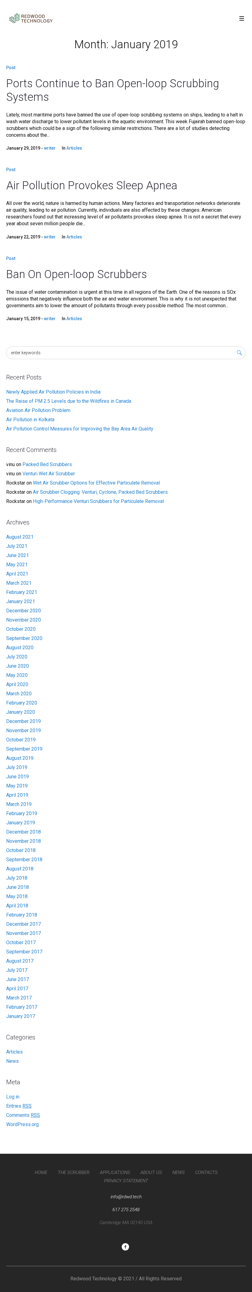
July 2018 (16, 878)
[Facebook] (125, 1247)
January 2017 (20, 1016)
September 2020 (24, 638)
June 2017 (17, 979)
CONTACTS (206, 1172)
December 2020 (23, 611)
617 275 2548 (126, 1209)
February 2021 (21, 592)
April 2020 (17, 684)
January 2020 (20, 712)
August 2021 (19, 537)
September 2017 (24, 952)
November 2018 (23, 841)
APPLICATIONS (115, 1172)
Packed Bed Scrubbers (47, 464)
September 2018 (24, 859)
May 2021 (17, 564)
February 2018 (21, 915)
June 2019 (17, 777)
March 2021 (19, 583)
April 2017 (17, 989)
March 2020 (19, 694)
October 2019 (21, 740)
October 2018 (21, 850)
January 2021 (20, 601)
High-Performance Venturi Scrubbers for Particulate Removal (98, 501)
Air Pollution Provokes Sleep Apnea (91, 185)
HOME (41, 1172)
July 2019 (16, 767)
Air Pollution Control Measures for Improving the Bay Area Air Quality (79, 429)
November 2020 (23, 620)
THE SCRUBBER (73, 1172)
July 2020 (16, 657)
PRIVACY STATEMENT (126, 1181)
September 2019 (24, 749)
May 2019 (17, 786)
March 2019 (19, 804)
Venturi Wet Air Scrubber (48, 474)
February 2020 (21, 703)
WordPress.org (22, 1124)
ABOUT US (151, 1172)
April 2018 (17, 906)
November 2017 (23, 933)
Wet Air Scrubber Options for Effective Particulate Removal (96, 483)
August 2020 (19, 647)
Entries (19, 1106)
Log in (12, 1097)
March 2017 (19, 998)
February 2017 (21, 1007)
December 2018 (23, 832)
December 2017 (23, 924)
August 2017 (19, 961)
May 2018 (17, 896)
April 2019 (17, 795)
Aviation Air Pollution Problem (38, 410)
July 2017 (16, 970)
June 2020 (17, 666)
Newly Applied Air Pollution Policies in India (53, 392)
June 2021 (17, 555)
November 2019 (23, 730)
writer (50, 148)
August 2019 (19, 758)
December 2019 (23, 721)
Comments (23, 1115)
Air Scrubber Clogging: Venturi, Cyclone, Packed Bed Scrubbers (100, 492)
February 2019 (21, 813)
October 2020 (21, 629)
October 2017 (21, 942)
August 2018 (19, 869)
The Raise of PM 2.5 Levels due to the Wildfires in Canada (68, 401)
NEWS (178, 1172)
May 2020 (17, 675)
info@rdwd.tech (126, 1197)
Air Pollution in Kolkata (30, 419)
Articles (74, 148)
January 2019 (20, 823)
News (12, 1061)
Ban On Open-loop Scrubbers (76, 274)
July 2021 (16, 546)
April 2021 (17, 574)
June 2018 (17, 887)
